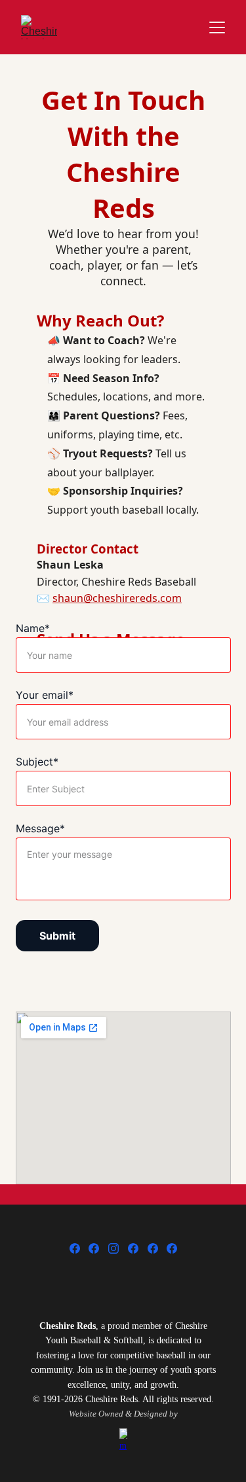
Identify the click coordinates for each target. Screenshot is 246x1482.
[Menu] (217, 27)
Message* (40, 828)
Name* (33, 628)
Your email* (44, 694)
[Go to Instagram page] (113, 1248)
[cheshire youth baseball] (123, 1282)
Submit (57, 935)
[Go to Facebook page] (75, 1248)
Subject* (37, 761)
